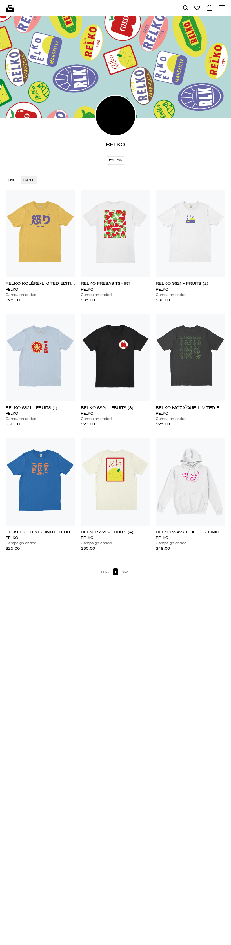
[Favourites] (197, 8)
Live (11, 180)
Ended (28, 180)
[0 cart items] (209, 8)
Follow (115, 160)
